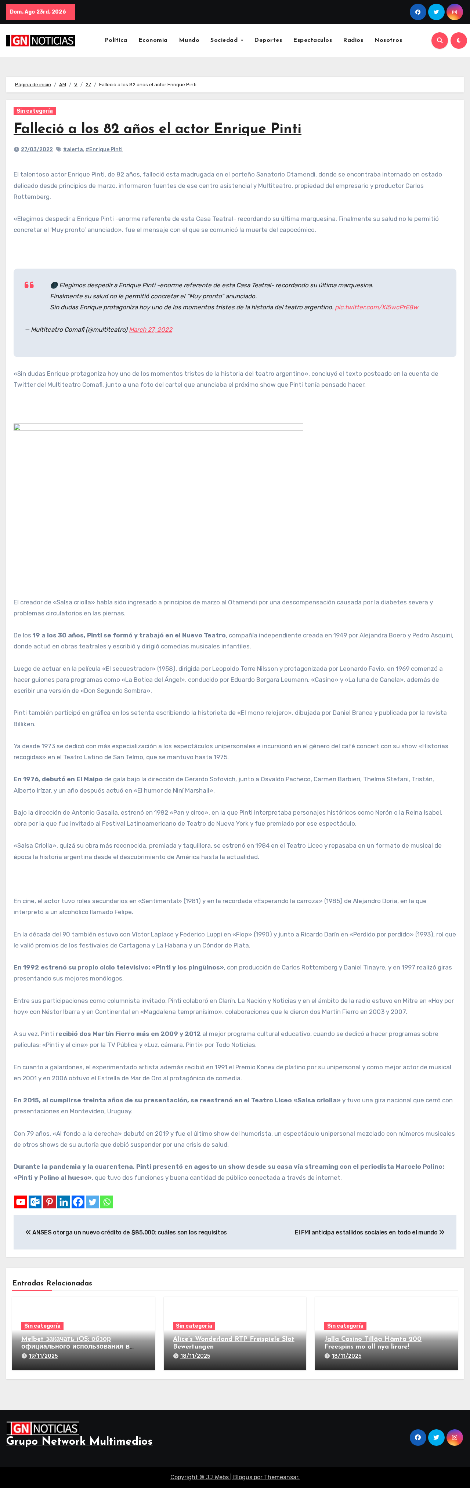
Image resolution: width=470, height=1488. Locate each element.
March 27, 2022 (150, 329)
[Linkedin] (63, 1202)
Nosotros (388, 40)
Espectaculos (312, 40)
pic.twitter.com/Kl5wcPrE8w (376, 307)
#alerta (73, 149)
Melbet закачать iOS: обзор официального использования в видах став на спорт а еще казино (77, 1347)
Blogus (242, 1477)
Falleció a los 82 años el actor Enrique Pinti (157, 130)
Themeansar (281, 1477)
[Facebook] (78, 1202)
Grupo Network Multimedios (79, 1442)
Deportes (268, 40)
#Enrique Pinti (104, 149)
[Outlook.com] (35, 1202)
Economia (153, 40)
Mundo (189, 40)
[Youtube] (20, 1202)
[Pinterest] (49, 1202)
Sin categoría (35, 111)
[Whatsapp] (106, 1202)
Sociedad (225, 40)
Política (116, 40)
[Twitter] (92, 1202)
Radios (353, 40)
